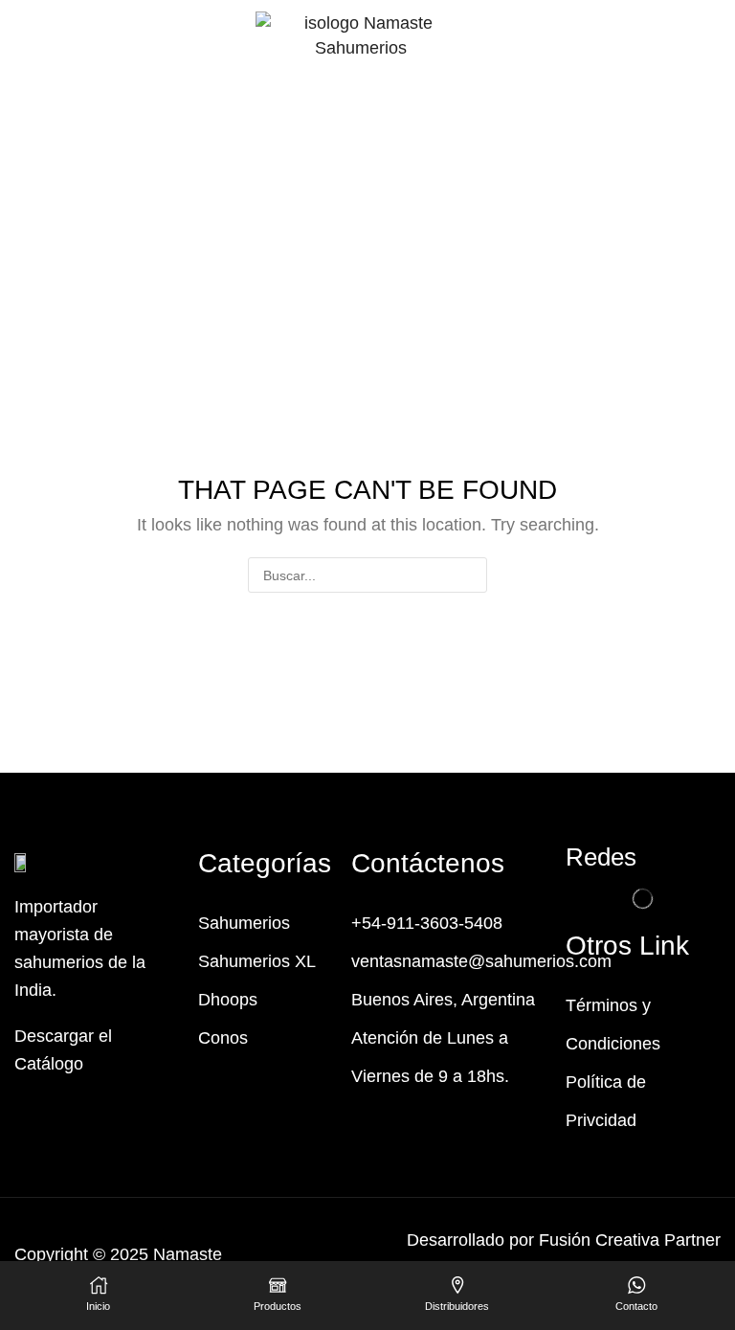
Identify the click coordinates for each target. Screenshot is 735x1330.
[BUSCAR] (469, 575)
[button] (22, 46)
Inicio (289, 102)
